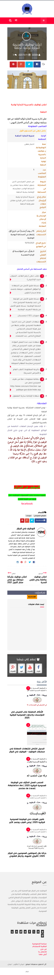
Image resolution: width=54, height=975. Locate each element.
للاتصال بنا (42, 952)
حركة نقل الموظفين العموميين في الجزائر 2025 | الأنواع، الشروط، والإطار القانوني (27, 855)
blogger (32, 597)
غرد (21, 671)
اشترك (12, 671)
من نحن (43, 949)
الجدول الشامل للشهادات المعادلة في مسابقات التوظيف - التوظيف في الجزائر (27, 750)
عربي (22, 964)
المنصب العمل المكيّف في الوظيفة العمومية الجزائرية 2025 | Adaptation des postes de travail (27, 785)
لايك (38, 671)
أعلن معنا (43, 954)
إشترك (30, 671)
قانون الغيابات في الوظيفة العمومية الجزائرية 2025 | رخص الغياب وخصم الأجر (27, 821)
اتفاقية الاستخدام (39, 946)
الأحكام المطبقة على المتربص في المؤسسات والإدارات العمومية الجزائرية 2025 (27, 715)
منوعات (28, 516)
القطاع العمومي (40, 516)
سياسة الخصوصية (39, 944)
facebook (27, 503)
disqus (23, 597)
